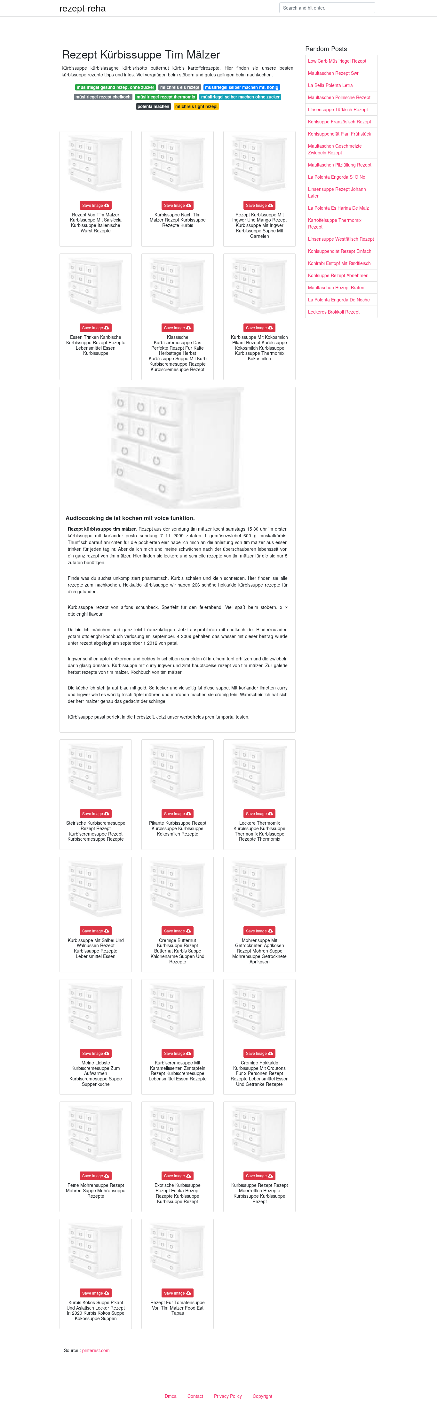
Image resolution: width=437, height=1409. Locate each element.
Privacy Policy (228, 1396)
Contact (195, 1396)
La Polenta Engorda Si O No (336, 177)
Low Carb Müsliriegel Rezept (337, 61)
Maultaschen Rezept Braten (336, 287)
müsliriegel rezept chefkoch (103, 97)
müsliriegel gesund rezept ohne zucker (115, 87)
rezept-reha (83, 8)
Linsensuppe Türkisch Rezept (338, 109)
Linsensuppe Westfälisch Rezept (341, 239)
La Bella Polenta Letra (330, 85)
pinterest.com (96, 1350)
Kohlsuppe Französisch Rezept (339, 121)
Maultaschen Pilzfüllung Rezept (339, 164)
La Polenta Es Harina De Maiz (338, 208)
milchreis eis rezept (179, 87)
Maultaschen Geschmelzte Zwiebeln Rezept (335, 149)
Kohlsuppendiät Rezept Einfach (339, 251)
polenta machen (153, 106)
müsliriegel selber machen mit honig (241, 87)
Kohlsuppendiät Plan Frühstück (339, 133)
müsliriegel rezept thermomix (166, 97)
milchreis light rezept (196, 106)
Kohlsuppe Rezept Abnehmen (338, 275)
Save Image (92, 205)
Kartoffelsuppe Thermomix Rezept (335, 223)
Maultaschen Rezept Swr (333, 73)
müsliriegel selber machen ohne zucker (240, 97)
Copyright (262, 1396)
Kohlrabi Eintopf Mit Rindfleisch (339, 263)
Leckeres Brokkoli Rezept (334, 311)
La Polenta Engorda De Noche (339, 299)
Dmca (171, 1396)
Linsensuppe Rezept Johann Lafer (337, 192)
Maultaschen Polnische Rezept (339, 97)
